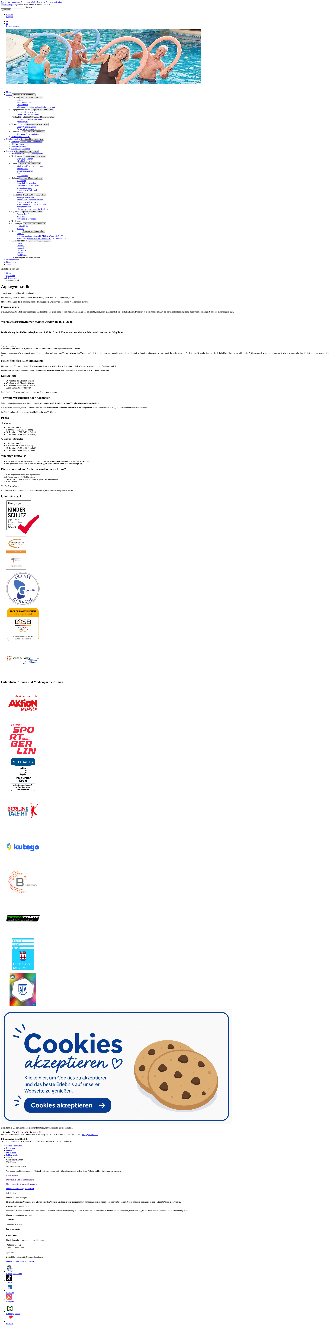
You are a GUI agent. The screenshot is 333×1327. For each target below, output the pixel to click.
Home (8, 92)
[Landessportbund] (23, 755)
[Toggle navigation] (2, 88)
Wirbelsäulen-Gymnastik (27, 219)
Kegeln (20, 192)
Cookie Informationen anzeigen (19, 1215)
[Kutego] (22, 862)
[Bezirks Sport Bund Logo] (23, 970)
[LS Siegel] (23, 605)
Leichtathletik (22, 226)
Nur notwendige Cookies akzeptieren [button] (21, 1184)
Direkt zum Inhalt (28, 2)
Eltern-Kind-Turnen (25, 159)
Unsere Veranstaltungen (26, 127)
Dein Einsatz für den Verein (28, 114)
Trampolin (21, 173)
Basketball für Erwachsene (28, 185)
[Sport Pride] (23, 1005)
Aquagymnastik (24, 207)
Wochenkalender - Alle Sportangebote (27, 154)
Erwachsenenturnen (25, 171)
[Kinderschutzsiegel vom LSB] (23, 533)
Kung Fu (20, 234)
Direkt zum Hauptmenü (10, 2)
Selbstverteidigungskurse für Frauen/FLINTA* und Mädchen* (42, 238)
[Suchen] (6, 9)
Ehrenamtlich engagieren (27, 112)
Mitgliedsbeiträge (18, 146)
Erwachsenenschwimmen (27, 202)
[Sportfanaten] (23, 934)
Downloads (11, 262)
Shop (8, 264)
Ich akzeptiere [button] (12, 1175)
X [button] (11, 1162)
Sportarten (10, 151)
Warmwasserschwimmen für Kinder (32, 209)
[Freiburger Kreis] (23, 790)
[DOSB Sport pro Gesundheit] (23, 640)
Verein (9, 95)
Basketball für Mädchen (26, 183)
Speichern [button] (10, 1252)
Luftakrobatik (22, 175)
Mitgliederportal (12, 260)
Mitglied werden (13, 139)
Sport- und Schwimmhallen (28, 134)
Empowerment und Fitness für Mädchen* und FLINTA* (40, 236)
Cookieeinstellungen (14, 1160)
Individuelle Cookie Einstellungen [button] (20, 1180)
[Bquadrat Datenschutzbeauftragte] (23, 898)
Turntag (20, 253)
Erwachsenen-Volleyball (27, 190)
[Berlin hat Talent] (23, 826)
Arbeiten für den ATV (20, 136)
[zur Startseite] (7, 4)
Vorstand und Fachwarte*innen (29, 119)
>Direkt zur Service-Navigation (49, 2)
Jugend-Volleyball (24, 188)
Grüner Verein (22, 105)
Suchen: (29, 7)
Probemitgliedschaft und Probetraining (27, 142)
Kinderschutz (22, 122)
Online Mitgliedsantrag (20, 149)
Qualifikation (22, 255)
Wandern (20, 228)
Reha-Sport (21, 216)
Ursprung (20, 246)
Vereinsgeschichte (24, 102)
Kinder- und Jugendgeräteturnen (30, 166)
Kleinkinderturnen (24, 161)
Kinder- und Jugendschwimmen (30, 200)
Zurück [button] (9, 1257)
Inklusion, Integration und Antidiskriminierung (36, 107)
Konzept (20, 248)
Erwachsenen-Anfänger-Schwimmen (32, 204)
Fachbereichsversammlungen (28, 129)
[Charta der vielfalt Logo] (23, 676)
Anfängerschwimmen (25, 197)
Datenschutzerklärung (15, 1188)
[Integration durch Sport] (16, 569)
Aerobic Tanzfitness (25, 214)
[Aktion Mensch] (23, 719)
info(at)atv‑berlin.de (90, 1134)
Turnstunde (21, 250)
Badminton (21, 181)
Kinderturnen (22, 168)
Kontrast (9, 17)
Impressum (29, 1188)
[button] (166, 490)
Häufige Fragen (17, 144)
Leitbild (20, 100)
